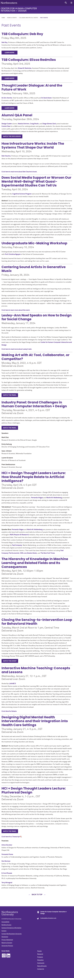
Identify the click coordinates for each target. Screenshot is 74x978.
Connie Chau (6, 126)
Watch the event (10, 661)
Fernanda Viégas (37, 497)
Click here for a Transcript (11, 836)
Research (40, 954)
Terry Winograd (7, 882)
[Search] (65, 2)
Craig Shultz (34, 123)
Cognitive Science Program (22, 194)
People (39, 951)
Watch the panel (9, 831)
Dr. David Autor (46, 98)
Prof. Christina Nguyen (13, 254)
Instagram (4, 955)
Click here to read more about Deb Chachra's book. (19, 171)
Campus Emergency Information (11, 928)
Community (40, 963)
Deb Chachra (6, 156)
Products (40, 957)
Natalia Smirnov (23, 123)
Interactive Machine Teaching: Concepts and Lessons (36, 670)
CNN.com (23, 553)
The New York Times (48, 553)
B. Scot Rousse (7, 873)
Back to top (37, 895)
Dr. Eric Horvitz (7, 98)
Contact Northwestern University (12, 933)
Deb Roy (4, 42)
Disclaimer (5, 936)
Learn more (9, 108)
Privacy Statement (7, 939)
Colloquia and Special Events (28, 17)
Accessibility (5, 922)
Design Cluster (7, 123)
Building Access (6, 925)
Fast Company (17, 545)
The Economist (14, 553)
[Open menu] (71, 2)
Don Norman (6, 861)
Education (40, 960)
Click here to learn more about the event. (16, 310)
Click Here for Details (9, 711)
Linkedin (8, 955)
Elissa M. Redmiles (24, 68)
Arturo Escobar (7, 845)
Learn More (9, 52)
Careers (4, 931)
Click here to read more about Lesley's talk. (17, 349)
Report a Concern (7, 942)
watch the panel (9, 395)
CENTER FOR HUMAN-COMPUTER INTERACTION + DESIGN (19, 9)
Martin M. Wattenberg (54, 497)
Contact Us (40, 969)
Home (3, 17)
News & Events (12, 17)
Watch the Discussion (12, 136)
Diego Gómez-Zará (49, 123)
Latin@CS (12, 683)
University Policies (7, 945)
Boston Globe (32, 553)
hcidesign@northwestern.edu (48, 918)
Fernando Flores (7, 854)
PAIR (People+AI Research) (19, 534)
